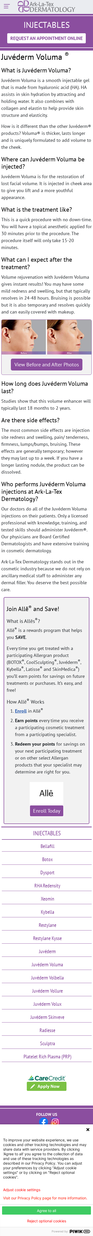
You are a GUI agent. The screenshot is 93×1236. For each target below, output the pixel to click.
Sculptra (47, 1043)
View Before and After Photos (46, 364)
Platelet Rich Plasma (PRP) (47, 1056)
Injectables (47, 833)
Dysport (47, 872)
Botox (47, 859)
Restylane (47, 925)
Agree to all (46, 1210)
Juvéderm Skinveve (47, 1017)
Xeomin (47, 898)
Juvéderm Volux (47, 1004)
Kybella (47, 912)
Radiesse (47, 1030)
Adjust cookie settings (21, 1190)
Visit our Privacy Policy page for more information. (45, 1198)
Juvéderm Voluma (47, 964)
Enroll (21, 711)
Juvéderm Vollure (47, 990)
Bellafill (48, 846)
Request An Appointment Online (46, 38)
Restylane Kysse (47, 938)
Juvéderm (47, 951)
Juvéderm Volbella (47, 977)
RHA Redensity (47, 885)
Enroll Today (46, 810)
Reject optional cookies (46, 1221)
